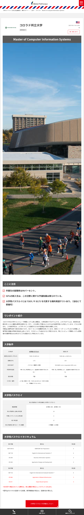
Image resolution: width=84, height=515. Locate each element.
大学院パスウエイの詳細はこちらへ (42, 504)
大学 (32, 10)
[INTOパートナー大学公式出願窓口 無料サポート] (39, 3)
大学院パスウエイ (34, 351)
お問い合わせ (75, 31)
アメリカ (38, 10)
